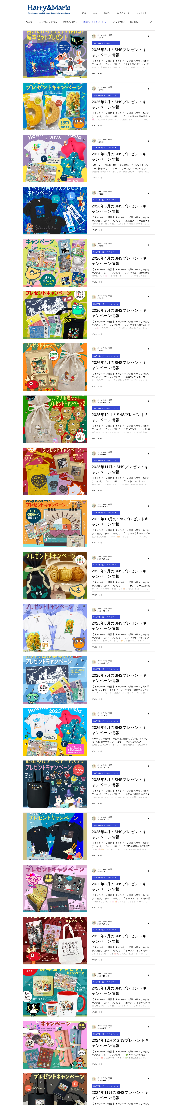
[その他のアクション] (149, 36)
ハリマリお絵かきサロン (48, 22)
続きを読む (134, 22)
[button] (151, 22)
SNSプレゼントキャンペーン (94, 22)
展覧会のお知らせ (70, 22)
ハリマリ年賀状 (118, 22)
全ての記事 (27, 22)
